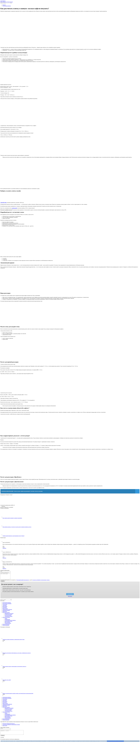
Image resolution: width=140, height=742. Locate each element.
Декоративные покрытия (7, 609)
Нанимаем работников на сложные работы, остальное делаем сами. (15, 588)
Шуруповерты (7, 622)
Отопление (5, 607)
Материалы (5, 611)
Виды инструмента (6, 612)
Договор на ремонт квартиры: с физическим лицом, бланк (13, 639)
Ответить (4, 548)
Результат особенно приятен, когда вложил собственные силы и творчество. (16, 586)
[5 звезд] (74, 499)
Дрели (6, 618)
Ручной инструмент (8, 614)
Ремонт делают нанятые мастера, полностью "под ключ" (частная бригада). (16, 589)
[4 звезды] (58, 499)
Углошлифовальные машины (10, 620)
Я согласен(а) (109, 741)
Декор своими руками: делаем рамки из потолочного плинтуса (14, 666)
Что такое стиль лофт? (7, 679)
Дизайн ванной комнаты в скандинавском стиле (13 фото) (13, 535)
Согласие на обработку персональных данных (41, 579)
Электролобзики (8, 623)
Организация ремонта (7, 602)
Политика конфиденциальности (9, 723)
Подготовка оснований (7, 603)
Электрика (5, 605)
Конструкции (5, 608)
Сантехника (5, 604)
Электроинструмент (8, 616)
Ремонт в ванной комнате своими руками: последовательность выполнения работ (18, 693)
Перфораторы (7, 619)
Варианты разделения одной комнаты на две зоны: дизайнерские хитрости (17, 652)
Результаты (70, 596)
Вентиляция (5, 606)
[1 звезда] (8, 499)
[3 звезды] (41, 499)
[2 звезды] (25, 499)
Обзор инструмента (6, 617)
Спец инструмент (8, 615)
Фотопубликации (6, 625)
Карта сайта (5, 725)
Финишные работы (6, 610)
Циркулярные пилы (8, 621)
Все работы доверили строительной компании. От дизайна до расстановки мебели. (18, 591)
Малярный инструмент (9, 613)
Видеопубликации (6, 624)
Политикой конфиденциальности (23, 579)
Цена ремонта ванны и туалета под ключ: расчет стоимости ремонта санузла (17, 526)
